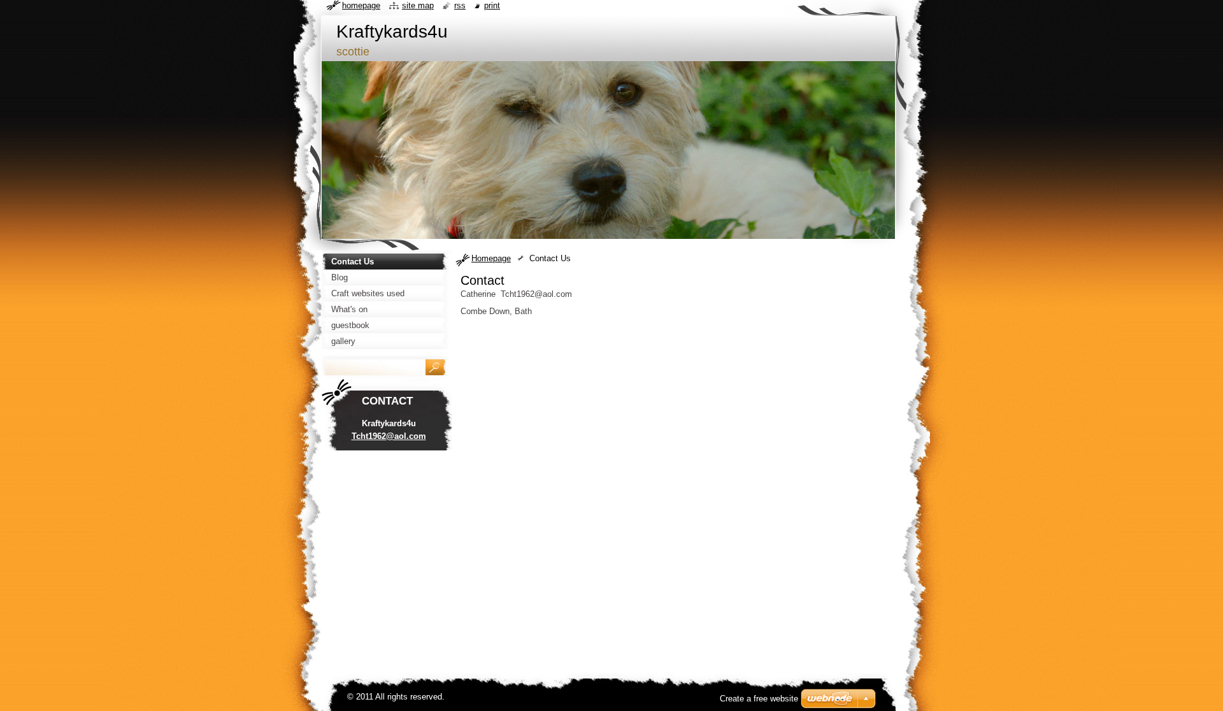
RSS (460, 5)
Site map (418, 5)
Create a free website (759, 698)
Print (492, 5)
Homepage (491, 258)
